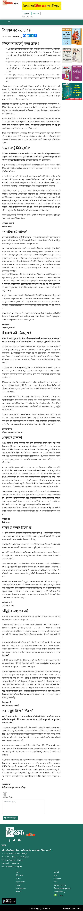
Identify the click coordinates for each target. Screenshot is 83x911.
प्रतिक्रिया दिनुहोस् (8, 797)
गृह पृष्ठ (18, 872)
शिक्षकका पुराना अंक (60, 885)
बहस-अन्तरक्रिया (21, 888)
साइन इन (26, 13)
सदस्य (55, 875)
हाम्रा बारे (56, 872)
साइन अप (36, 13)
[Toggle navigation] (9, 22)
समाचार (18, 879)
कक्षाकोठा (19, 892)
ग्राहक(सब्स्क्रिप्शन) (59, 892)
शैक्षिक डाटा (19, 875)
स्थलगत (18, 885)
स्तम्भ (55, 882)
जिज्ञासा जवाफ (20, 882)
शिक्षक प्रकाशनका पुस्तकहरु (62, 888)
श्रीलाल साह (16, 37)
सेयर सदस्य (57, 879)
